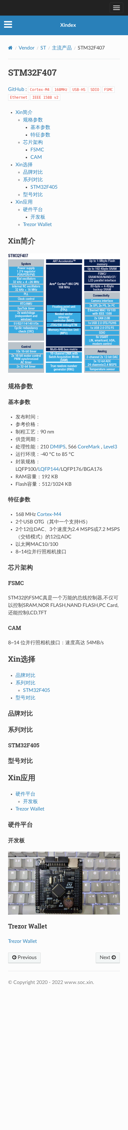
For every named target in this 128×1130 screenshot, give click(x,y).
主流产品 (62, 47)
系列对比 (33, 179)
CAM (36, 157)
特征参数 (40, 134)
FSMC (37, 149)
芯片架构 (33, 142)
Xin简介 (24, 112)
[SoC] (8, 8)
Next (106, 957)
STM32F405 (43, 187)
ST (43, 47)
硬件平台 (33, 209)
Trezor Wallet (37, 224)
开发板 (37, 217)
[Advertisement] (64, 1054)
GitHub (16, 89)
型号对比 (33, 194)
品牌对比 (33, 172)
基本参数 (40, 127)
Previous (26, 957)
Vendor (26, 47)
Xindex (68, 25)
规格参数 (33, 119)
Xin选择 (24, 164)
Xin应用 (24, 202)
